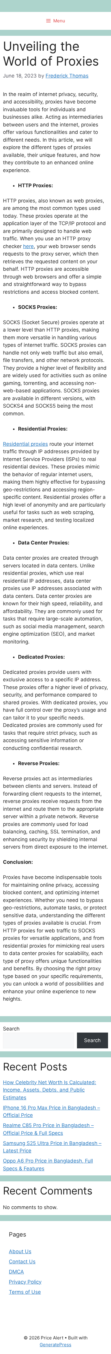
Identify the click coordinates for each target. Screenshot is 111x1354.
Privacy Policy (25, 1282)
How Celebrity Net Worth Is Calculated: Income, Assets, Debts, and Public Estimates (49, 1090)
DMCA (16, 1272)
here (28, 246)
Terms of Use (25, 1292)
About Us (20, 1251)
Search (11, 1029)
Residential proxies (25, 444)
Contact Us (22, 1262)
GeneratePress (55, 1344)
